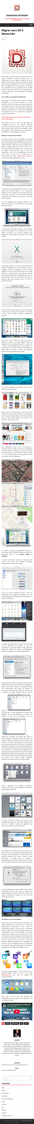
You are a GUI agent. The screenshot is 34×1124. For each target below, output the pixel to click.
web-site (4, 1113)
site (3, 1107)
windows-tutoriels (7, 1115)
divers (3, 1090)
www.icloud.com (6, 975)
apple (7, 1023)
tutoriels (4, 1110)
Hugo (24, 1120)
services (4, 1104)
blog (3, 1087)
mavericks (15, 1023)
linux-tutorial (5, 1093)
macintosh (4, 1096)
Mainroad (29, 1120)
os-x (26, 1023)
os (21, 1023)
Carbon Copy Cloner (23, 156)
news (4, 39)
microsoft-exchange (7, 1099)
